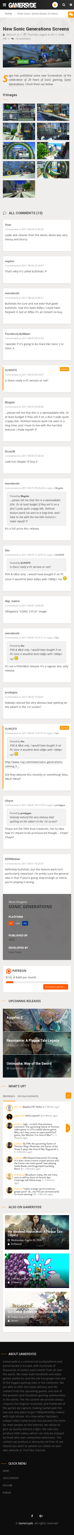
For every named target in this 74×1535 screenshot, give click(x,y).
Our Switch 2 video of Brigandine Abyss (35, 1312)
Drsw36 (10, 451)
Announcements (28, 1096)
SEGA (11, 939)
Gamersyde (26, 1523)
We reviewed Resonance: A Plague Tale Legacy (35, 1233)
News (6, 1470)
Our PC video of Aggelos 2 (26, 1273)
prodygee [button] (60, 805)
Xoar (8, 224)
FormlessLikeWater (17, 333)
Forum (7, 1492)
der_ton (18, 1106)
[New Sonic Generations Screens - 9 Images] (19, 112)
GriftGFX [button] (59, 554)
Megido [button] (59, 488)
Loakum (18, 1124)
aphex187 (19, 1115)
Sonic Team (15, 952)
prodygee (11, 692)
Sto (7, 550)
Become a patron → (55, 986)
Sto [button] (57, 637)
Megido (10, 402)
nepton (9, 261)
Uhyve (9, 800)
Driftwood (19, 1174)
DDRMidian (12, 859)
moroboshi (12, 293)
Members (9, 1096)
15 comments (23, 38)
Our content (11, 1478)
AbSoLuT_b (12, 34)
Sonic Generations (30, 906)
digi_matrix (12, 601)
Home (8, 13)
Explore (7, 1485)
